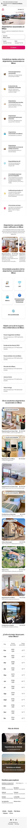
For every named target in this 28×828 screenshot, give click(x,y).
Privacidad (10, 824)
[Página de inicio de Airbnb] (3, 9)
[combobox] (13, 37)
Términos (16, 824)
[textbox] (7, 43)
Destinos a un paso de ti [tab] (8, 783)
